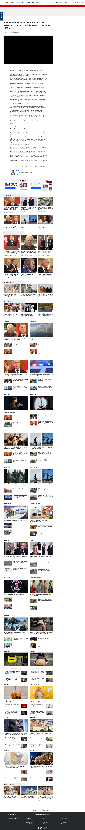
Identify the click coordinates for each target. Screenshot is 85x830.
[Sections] (2, 2)
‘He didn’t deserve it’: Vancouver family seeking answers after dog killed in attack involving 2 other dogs (45, 798)
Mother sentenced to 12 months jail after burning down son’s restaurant (28, 295)
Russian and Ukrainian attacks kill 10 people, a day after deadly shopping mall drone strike (41, 633)
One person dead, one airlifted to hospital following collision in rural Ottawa (41, 375)
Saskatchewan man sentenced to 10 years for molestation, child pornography (20, 496)
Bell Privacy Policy (29, 820)
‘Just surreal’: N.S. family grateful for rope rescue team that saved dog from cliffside (15, 448)
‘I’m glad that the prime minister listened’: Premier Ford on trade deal (28, 252)
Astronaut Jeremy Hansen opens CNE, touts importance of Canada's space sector (20, 645)
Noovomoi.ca (63, 822)
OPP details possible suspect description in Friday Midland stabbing (44, 570)
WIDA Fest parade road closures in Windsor (14, 594)
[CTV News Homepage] (10, 2)
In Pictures (38, 2)
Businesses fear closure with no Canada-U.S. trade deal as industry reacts (28, 208)
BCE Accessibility (11, 820)
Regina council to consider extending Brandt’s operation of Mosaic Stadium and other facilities (20, 489)
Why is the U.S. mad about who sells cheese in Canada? (11, 797)
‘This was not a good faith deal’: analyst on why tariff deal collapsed (45, 252)
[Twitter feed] (8, 814)
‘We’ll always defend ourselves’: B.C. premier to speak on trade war (40, 595)
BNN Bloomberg (46, 822)
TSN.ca (44, 823)
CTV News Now (66, 2)
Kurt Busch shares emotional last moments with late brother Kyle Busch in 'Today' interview (16, 734)
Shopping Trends (57, 2)
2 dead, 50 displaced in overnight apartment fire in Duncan (45, 607)
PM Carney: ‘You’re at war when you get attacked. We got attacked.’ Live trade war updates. (11, 209)
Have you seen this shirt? (35, 411)
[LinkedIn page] (15, 814)
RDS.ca (62, 823)
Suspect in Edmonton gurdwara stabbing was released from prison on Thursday (28, 797)
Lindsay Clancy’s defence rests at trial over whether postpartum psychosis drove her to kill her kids (45, 645)
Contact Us (40, 810)
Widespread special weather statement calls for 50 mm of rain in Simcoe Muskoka (45, 563)
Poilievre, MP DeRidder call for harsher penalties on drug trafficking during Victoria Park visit (45, 489)
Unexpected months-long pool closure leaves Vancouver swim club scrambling (20, 638)
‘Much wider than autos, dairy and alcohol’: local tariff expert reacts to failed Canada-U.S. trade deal (41, 558)
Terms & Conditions (29, 822)
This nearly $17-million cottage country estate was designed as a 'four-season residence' (45, 314)
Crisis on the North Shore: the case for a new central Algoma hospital (40, 521)
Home (18, 2)
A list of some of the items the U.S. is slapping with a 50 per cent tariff (45, 208)
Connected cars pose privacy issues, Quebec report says (20, 423)
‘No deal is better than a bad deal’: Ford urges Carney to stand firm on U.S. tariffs (11, 226)
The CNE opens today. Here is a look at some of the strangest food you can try (11, 314)
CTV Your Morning (47, 2)
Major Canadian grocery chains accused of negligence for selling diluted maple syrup (45, 295)
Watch (33, 2)
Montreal (6, 19)
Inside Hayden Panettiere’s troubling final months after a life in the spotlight (40, 701)
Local (22, 2)
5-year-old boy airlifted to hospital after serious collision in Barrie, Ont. (15, 633)
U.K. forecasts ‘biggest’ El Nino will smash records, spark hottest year (14, 767)
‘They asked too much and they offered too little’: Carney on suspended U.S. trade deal (11, 252)
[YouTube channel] (13, 814)
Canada (28, 2)
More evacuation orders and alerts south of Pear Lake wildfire (41, 339)
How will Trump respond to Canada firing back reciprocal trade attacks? (28, 276)
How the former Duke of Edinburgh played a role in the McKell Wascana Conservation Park (16, 484)
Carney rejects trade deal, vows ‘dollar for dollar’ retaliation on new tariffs (28, 226)
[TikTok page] (11, 814)
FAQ (44, 810)
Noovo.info (63, 820)
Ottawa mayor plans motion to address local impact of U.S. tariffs (45, 387)
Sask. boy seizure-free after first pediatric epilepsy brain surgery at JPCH (20, 531)
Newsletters (48, 810)
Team (52, 810)
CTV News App (34, 810)
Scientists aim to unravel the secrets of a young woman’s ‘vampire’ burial (10, 295)
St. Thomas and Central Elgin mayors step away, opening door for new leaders (15, 557)
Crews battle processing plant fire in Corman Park (15, 520)
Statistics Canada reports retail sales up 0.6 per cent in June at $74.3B (40, 667)
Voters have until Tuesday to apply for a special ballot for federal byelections (16, 667)
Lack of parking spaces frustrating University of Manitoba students (45, 460)
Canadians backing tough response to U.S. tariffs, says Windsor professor (20, 605)
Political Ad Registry (29, 823)
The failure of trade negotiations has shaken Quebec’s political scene (14, 411)
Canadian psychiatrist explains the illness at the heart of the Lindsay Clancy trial (45, 226)
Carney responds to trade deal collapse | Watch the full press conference (45, 276)
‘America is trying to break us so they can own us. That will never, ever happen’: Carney (11, 276)
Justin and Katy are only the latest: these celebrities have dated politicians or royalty (27, 314)
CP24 (44, 820)
